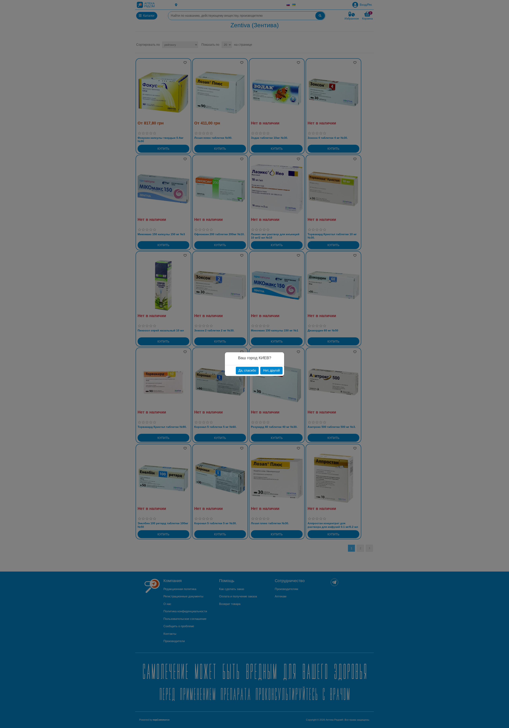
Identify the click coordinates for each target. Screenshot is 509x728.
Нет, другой (271, 370)
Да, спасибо (247, 370)
